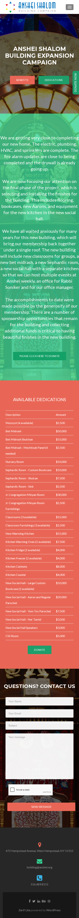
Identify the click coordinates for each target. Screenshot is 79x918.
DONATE (39, 649)
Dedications (54, 80)
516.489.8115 (39, 884)
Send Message (41, 806)
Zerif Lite (25, 910)
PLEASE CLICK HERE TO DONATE (39, 356)
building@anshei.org (39, 867)
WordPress (53, 910)
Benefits (22, 80)
